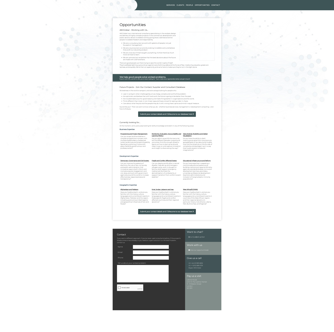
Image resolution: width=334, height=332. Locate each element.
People (189, 5)
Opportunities (202, 5)
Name (120, 247)
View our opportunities (199, 250)
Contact (215, 5)
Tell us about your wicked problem (132, 263)
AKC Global (123, 5)
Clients (180, 5)
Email (120, 252)
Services (170, 5)
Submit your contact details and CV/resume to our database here (166, 114)
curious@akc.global (197, 237)
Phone (120, 258)
